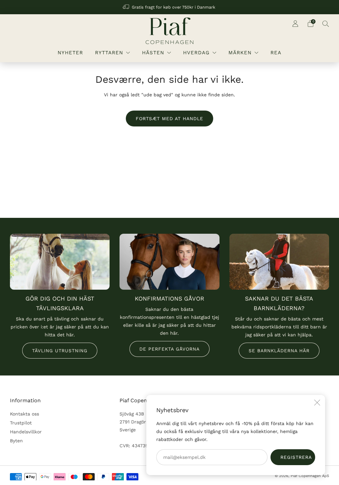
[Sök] (325, 23)
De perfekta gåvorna (169, 349)
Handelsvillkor (26, 431)
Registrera (296, 457)
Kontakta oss (24, 413)
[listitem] (169, 7)
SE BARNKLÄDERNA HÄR (279, 350)
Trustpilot (21, 422)
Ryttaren (109, 53)
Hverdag (196, 53)
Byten (16, 440)
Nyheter (70, 53)
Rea (275, 53)
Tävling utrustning (59, 350)
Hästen (153, 53)
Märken (240, 53)
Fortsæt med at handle (169, 118)
